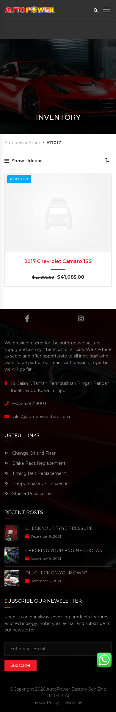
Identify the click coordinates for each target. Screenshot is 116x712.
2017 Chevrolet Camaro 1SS (58, 261)
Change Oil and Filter (33, 453)
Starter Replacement (33, 493)
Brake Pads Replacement (38, 463)
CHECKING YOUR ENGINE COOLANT (65, 550)
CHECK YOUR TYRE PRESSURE (59, 528)
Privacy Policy (44, 702)
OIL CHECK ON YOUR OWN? (56, 573)
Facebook (27, 318)
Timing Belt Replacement (38, 473)
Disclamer (73, 702)
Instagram (81, 318)
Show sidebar (27, 160)
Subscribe (20, 665)
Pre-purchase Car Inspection (41, 483)
